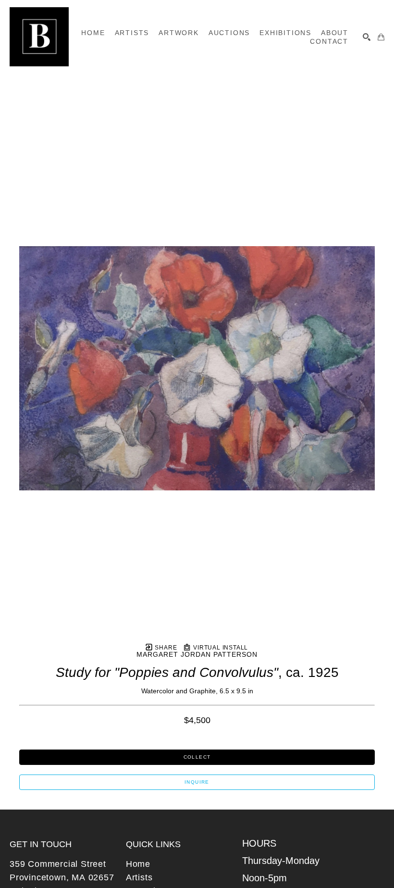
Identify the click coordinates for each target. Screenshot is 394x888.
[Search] (366, 37)
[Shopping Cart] (381, 37)
